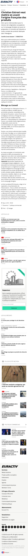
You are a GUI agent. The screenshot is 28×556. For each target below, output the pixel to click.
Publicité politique (7, 504)
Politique (9, 5)
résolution (4, 161)
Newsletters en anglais (8, 520)
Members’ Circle (6, 488)
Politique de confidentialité (9, 537)
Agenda (4, 482)
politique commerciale (16, 205)
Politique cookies (6, 539)
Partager (10, 208)
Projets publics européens (9, 475)
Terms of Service (19, 547)
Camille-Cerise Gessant (7, 36)
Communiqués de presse (9, 485)
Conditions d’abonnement (9, 541)
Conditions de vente (7, 544)
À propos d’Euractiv (7, 494)
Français (22, 2)
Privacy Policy (9, 547)
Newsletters (23, 5)
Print (4, 208)
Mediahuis (5, 499)
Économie (15, 5)
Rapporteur (3, 5)
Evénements (5, 477)
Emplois (4, 480)
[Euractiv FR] (7, 2)
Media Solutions (6, 472)
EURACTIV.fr (19, 36)
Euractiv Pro (5, 510)
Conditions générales (18, 539)
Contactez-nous (6, 496)
